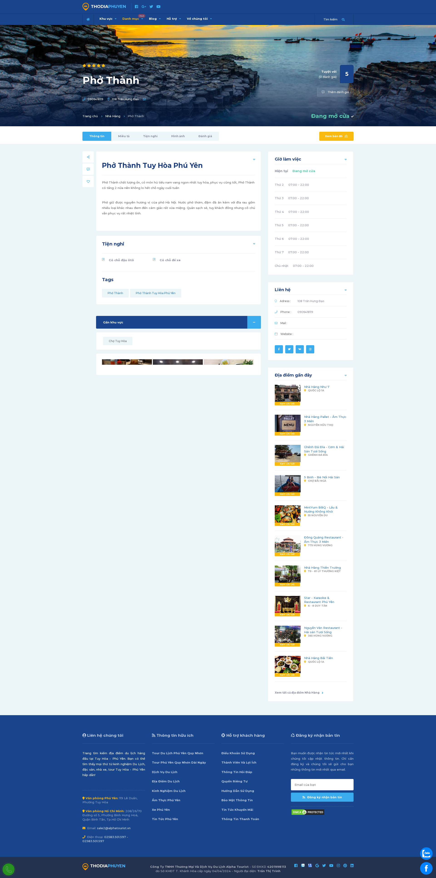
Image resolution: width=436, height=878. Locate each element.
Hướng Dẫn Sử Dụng (237, 791)
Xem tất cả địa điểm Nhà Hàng (297, 692)
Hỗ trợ (172, 18)
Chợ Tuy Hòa (118, 341)
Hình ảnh (178, 136)
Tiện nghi (150, 136)
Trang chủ (90, 116)
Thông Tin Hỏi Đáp (236, 772)
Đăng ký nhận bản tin (324, 797)
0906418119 (95, 99)
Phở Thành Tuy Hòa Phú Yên (156, 293)
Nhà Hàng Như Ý (316, 387)
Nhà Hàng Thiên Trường (322, 567)
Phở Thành (115, 293)
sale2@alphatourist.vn (114, 828)
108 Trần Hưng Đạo (125, 99)
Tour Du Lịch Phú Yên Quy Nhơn (177, 753)
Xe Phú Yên (161, 809)
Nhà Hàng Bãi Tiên (318, 658)
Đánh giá (205, 136)
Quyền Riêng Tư (234, 781)
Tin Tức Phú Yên (165, 819)
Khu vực (106, 18)
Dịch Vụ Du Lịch (164, 772)
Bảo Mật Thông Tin (237, 800)
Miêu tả (123, 136)
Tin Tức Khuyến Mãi (237, 809)
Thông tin (96, 136)
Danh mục (133, 17)
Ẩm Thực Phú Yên (166, 800)
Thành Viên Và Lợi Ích (238, 762)
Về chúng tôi (198, 18)
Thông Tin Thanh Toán (240, 819)
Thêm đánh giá (338, 92)
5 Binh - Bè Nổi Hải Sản (322, 477)
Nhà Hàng (112, 116)
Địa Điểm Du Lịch (166, 781)
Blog (153, 18)
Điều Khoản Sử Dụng (238, 753)
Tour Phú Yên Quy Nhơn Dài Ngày (179, 762)
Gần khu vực (113, 322)
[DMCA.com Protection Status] (308, 812)
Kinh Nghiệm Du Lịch (169, 791)
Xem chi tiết (287, 403)
